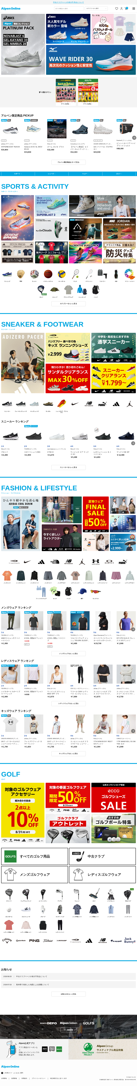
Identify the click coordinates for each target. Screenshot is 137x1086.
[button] (134, 138)
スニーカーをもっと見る (68, 467)
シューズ (51, 174)
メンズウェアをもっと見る (68, 653)
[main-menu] (134, 9)
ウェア (84, 174)
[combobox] (69, 9)
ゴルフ (118, 174)
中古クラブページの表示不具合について (68, 2)
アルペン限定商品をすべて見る (68, 162)
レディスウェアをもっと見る (68, 703)
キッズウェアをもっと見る (68, 753)
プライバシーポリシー (38, 1078)
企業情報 (4, 1078)
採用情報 (14, 1078)
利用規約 (24, 1078)
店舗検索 (70, 1030)
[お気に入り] (117, 9)
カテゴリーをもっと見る (68, 303)
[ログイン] (121, 9)
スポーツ (17, 174)
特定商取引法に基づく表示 (58, 1078)
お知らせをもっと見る (68, 994)
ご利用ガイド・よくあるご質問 (13, 1073)
